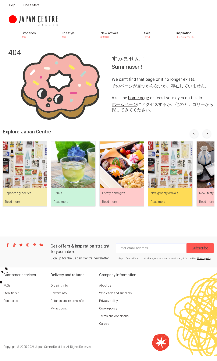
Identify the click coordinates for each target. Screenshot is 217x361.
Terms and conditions (114, 316)
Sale (147, 34)
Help (12, 5)
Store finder (11, 293)
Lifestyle (68, 34)
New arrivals (109, 34)
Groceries (29, 34)
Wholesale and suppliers (115, 293)
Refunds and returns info (67, 300)
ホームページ (124, 104)
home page (138, 97)
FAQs (7, 285)
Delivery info (59, 293)
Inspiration (185, 34)
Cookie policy (108, 308)
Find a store (31, 5)
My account (59, 308)
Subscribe (200, 248)
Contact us (10, 300)
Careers (104, 323)
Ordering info (59, 285)
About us (105, 285)
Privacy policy (204, 258)
